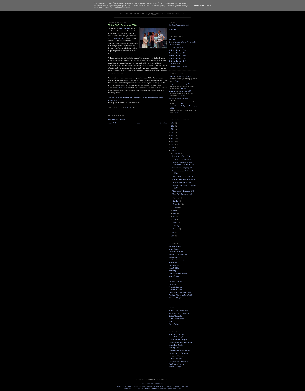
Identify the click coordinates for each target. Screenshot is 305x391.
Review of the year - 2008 (177, 55)
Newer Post (112, 123)
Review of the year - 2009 (177, 58)
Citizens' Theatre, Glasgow (178, 340)
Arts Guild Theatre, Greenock (179, 337)
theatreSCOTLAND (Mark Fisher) (180, 292)
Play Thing (172, 271)
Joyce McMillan (174, 268)
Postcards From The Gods (178, 273)
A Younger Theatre (175, 246)
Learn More (199, 5)
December (176, 153)
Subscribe (172, 30)
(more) (177, 81)
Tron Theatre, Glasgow (176, 364)
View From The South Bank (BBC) (180, 295)
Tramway (122, 88)
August (175, 207)
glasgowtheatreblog (175, 257)
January (176, 229)
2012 (173, 138)
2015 (173, 129)
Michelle (171, 98)
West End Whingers (175, 298)
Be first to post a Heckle (116, 119)
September (177, 204)
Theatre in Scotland (175, 287)
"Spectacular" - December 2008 (183, 191)
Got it (209, 5)
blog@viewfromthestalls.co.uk (179, 25)
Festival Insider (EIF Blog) (178, 254)
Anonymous (173, 76)
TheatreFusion (173, 324)
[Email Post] (133, 107)
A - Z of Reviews (174, 64)
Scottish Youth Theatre (176, 319)
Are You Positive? (175, 45)
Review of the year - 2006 (177, 50)
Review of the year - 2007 (177, 53)
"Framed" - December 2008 (181, 182)
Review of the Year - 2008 (181, 156)
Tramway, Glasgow (175, 358)
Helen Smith (173, 262)
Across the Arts (174, 249)
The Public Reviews (175, 281)
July (174, 210)
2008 (173, 151)
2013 (173, 135)
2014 (173, 132)
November (176, 198)
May (174, 216)
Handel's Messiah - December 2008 (184, 179)
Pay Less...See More (176, 47)
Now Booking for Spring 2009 (182, 168)
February (176, 226)
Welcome (172, 39)
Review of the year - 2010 (177, 61)
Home (138, 123)
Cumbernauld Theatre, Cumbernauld (181, 342)
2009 (173, 148)
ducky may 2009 (185, 76)
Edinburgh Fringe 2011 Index (178, 66)
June (175, 213)
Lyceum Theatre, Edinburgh (178, 353)
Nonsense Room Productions (179, 313)
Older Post (163, 123)
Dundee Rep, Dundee (176, 345)
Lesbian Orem (173, 106)
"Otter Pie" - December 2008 (122, 25)
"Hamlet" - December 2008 (181, 159)
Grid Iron (172, 308)
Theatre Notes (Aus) (176, 290)
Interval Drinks (174, 265)
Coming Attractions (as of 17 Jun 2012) (182, 42)
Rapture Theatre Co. (176, 316)
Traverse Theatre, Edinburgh (178, 361)
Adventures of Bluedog (176, 252)
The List (171, 279)
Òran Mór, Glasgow (175, 367)
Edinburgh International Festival (179, 350)
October (176, 201)
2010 (173, 144)
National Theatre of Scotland (178, 310)
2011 (173, 141)
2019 (173, 123)
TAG (170, 321)
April (175, 220)
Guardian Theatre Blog (176, 260)
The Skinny (172, 284)
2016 (173, 126)
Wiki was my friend (118, 38)
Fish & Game (125, 28)
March (175, 223)
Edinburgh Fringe (174, 348)
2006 (173, 236)
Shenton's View (174, 276)
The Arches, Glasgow (176, 356)
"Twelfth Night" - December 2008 (183, 176)
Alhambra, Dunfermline (176, 334)
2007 (173, 233)
